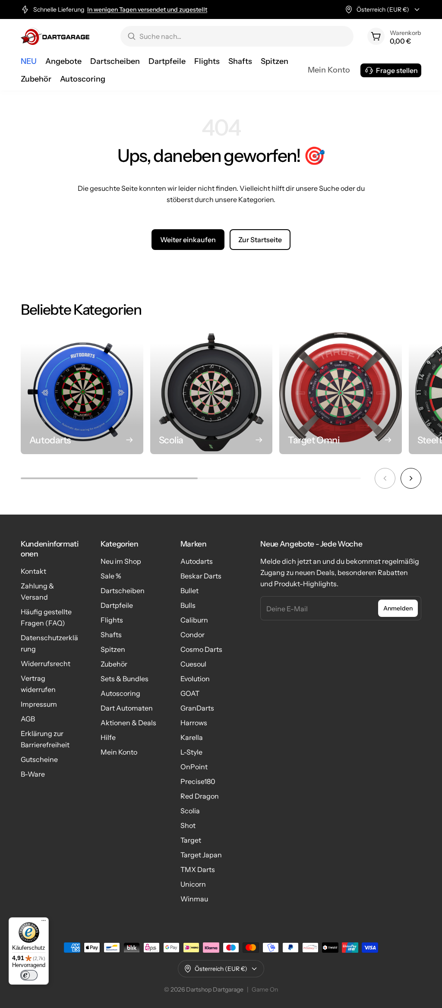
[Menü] (43, 922)
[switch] (29, 975)
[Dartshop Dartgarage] (55, 36)
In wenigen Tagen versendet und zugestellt (147, 9)
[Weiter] (411, 478)
